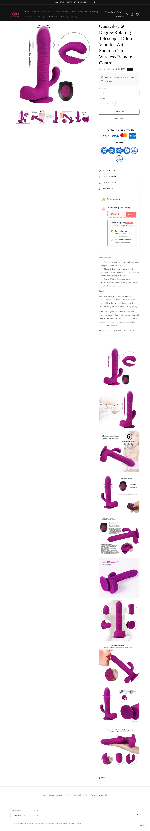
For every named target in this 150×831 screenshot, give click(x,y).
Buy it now (119, 118)
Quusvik (18, 824)
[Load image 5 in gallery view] (82, 117)
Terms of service (62, 824)
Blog (106, 795)
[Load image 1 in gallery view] (23, 117)
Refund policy (40, 824)
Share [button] (103, 777)
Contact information (75, 824)
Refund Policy (83, 795)
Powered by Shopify (27, 824)
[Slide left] (13, 116)
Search (44, 795)
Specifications (103, 88)
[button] (47, 11)
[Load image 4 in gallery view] (67, 117)
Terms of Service (97, 795)
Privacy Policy (71, 795)
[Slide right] (91, 116)
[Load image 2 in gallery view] (37, 117)
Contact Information (56, 795)
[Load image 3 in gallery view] (52, 117)
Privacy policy (50, 824)
